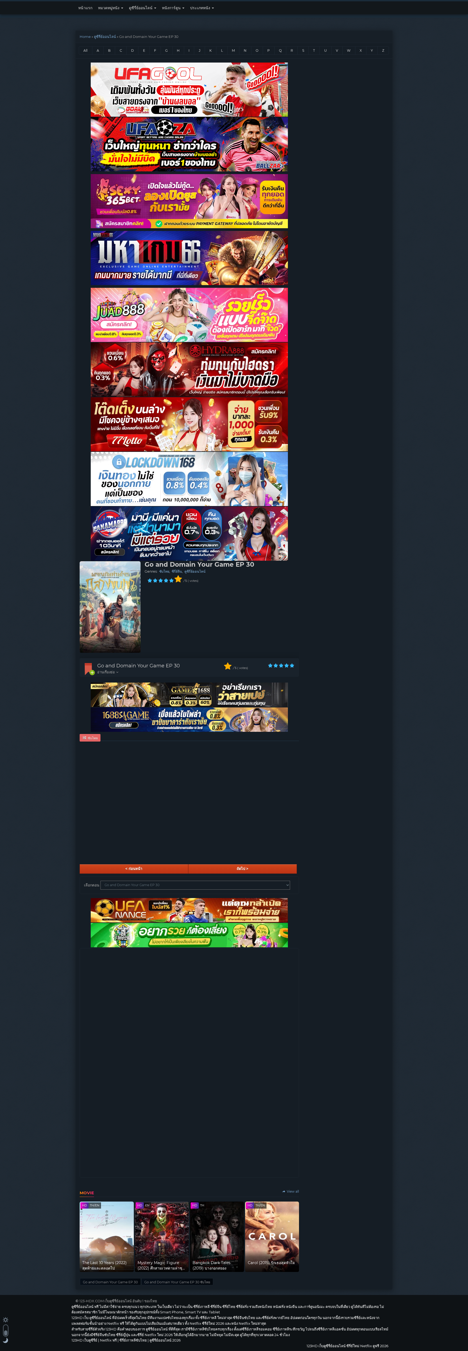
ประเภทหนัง (200, 7)
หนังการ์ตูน (172, 7)
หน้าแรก (85, 7)
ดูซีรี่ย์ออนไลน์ (141, 7)
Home (85, 36)
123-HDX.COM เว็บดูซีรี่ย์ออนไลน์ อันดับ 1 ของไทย (118, 1301)
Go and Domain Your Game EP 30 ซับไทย (177, 1282)
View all (292, 1191)
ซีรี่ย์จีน (177, 571)
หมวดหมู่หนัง (109, 7)
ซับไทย (164, 571)
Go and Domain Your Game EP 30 (138, 666)
